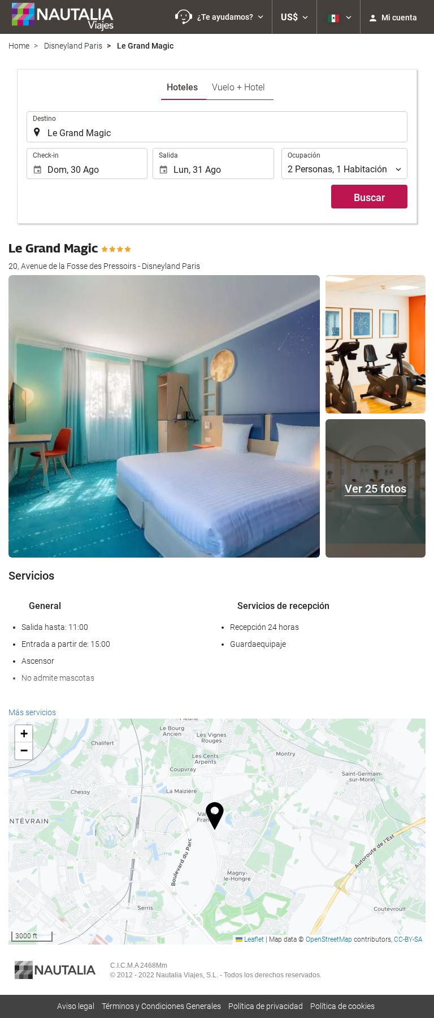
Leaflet (253, 939)
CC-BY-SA (408, 939)
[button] (219, 17)
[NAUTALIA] (67, 17)
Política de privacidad (265, 1006)
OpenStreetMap (329, 939)
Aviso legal (75, 1006)
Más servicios (32, 712)
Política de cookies (342, 1006)
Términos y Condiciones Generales (161, 1006)
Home (18, 45)
